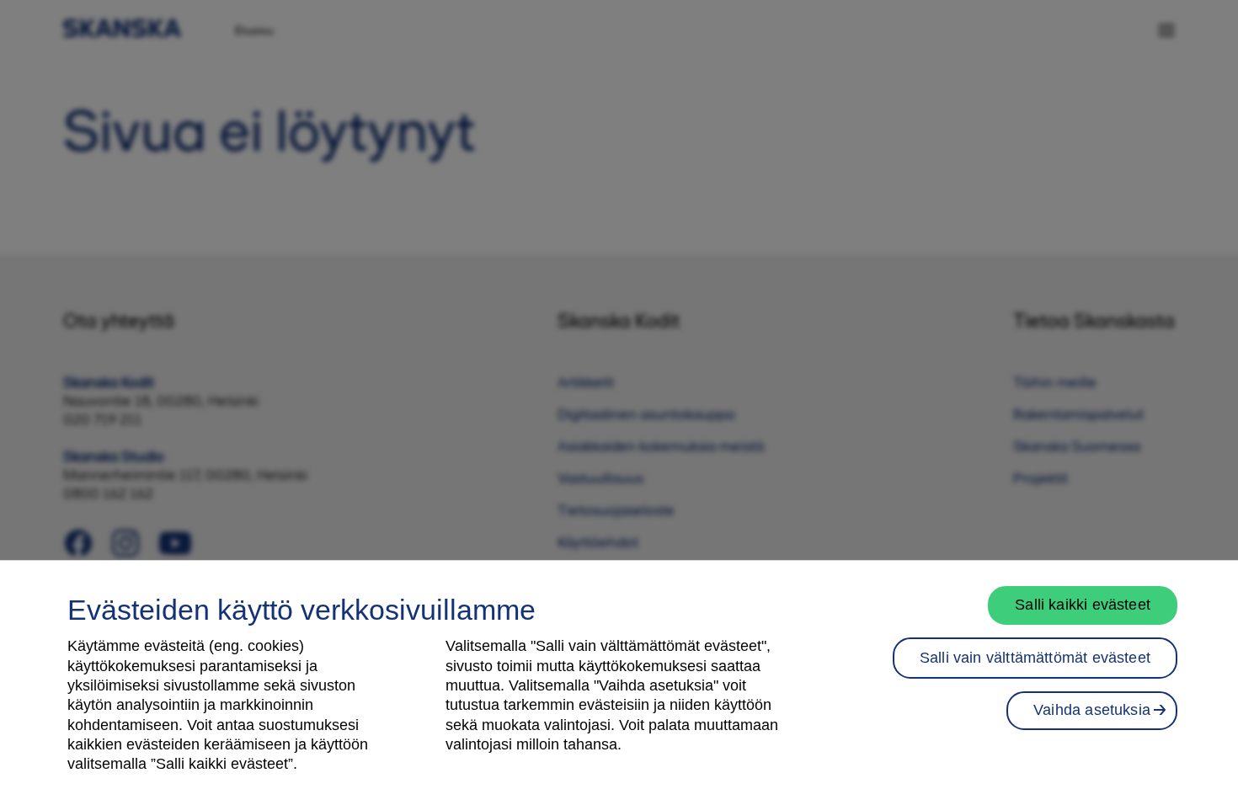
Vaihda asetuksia (1091, 709)
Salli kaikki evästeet (1082, 604)
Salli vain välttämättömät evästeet (1035, 657)
